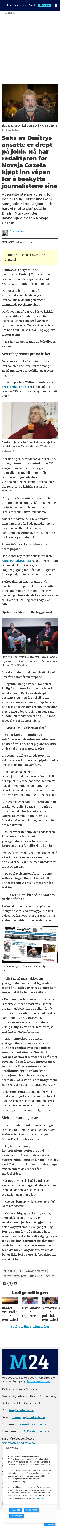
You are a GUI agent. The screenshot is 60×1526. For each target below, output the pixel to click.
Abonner (44, 5)
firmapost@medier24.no (18, 1443)
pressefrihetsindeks (15, 387)
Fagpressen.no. (41, 1498)
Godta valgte (31, 1510)
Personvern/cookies (38, 1381)
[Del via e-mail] (15, 1283)
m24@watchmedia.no (35, 1431)
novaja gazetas (35, 1271)
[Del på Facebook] (4, 1283)
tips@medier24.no (21, 1410)
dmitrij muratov (14, 1276)
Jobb (9, 5)
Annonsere (20, 5)
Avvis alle (16, 1510)
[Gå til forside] (3, 5)
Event (31, 5)
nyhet (50, 1276)
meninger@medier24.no (28, 1417)
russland (36, 1276)
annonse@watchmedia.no (32, 1424)
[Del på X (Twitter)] (10, 1283)
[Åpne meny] (56, 5)
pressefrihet (12, 1271)
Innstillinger (50, 1524)
